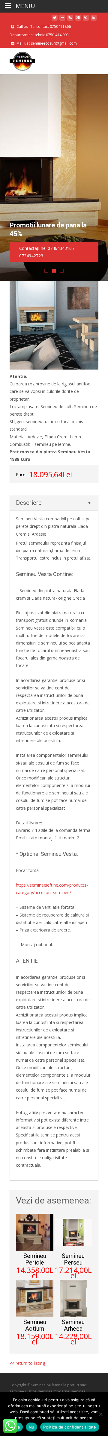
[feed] (70, 20)
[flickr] (62, 20)
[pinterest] (86, 20)
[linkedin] (94, 20)
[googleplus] (78, 20)
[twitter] (55, 20)
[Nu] (101, 1414)
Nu (31, 1427)
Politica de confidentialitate (69, 1427)
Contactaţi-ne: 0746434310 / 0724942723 (46, 252)
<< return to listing (27, 1363)
